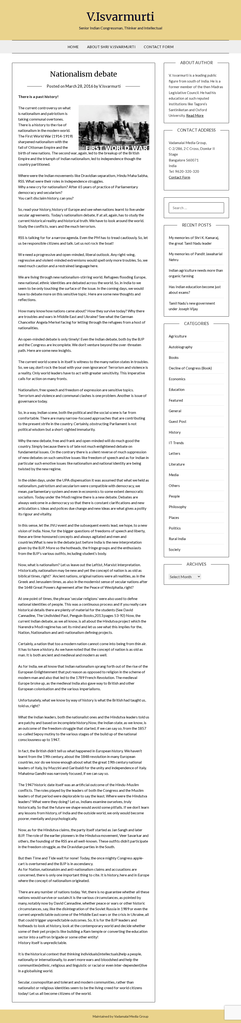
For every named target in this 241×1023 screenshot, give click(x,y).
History (175, 432)
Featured (176, 400)
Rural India (177, 539)
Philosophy (177, 507)
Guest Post (177, 421)
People (174, 496)
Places (174, 517)
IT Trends (176, 443)
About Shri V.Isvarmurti (111, 47)
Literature (177, 464)
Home (73, 47)
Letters (174, 453)
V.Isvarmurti (120, 17)
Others (174, 485)
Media (174, 475)
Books (174, 357)
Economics (177, 379)
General (175, 411)
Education (177, 389)
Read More (195, 115)
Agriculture (178, 336)
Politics (175, 528)
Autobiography (181, 347)
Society (175, 549)
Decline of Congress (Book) (190, 368)
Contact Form (158, 47)
